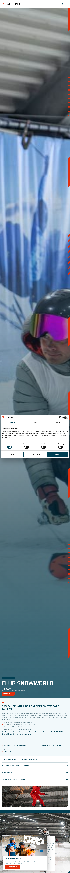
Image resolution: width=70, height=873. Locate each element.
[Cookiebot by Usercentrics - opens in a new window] (60, 417)
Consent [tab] (12, 422)
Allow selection (35, 454)
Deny (12, 454)
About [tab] (58, 422)
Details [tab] (35, 422)
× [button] (45, 836)
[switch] (26, 447)
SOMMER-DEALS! (12, 867)
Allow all (57, 454)
